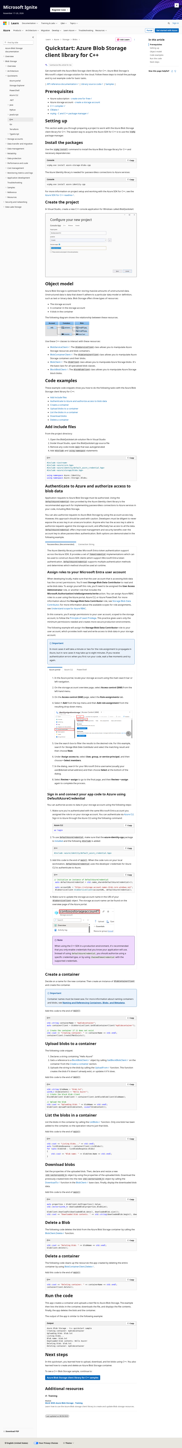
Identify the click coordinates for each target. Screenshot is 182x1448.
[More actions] (134, 40)
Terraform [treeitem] (14, 129)
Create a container (59, 404)
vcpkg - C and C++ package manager (68, 113)
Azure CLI (129, 814)
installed (58, 841)
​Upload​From (101, 1067)
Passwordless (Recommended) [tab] (60, 544)
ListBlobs (94, 1122)
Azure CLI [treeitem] (14, 95)
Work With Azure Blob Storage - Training (64, 1403)
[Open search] (168, 23)
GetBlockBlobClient (116, 1060)
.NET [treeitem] (12, 100)
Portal (149, 30)
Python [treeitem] (13, 110)
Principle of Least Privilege (83, 618)
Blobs (75, 39)
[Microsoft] (5, 23)
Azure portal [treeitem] (15, 80)
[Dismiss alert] (177, 5)
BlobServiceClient (59, 347)
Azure (56, 39)
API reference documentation (62, 84)
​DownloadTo (51, 1182)
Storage (65, 39)
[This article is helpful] (172, 71)
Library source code (91, 84)
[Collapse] (33, 37)
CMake (53, 109)
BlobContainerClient (60, 354)
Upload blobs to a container (64, 408)
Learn (48, 39)
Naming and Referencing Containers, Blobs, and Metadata (93, 1002)
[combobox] (18, 42)
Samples (110, 84)
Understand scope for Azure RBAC (68, 608)
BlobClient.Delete (53, 1233)
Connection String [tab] (86, 544)
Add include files (58, 397)
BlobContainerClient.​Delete (78, 1266)
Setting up (154, 48)
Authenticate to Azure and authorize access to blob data (78, 401)
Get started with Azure (166, 30)
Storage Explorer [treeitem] (17, 85)
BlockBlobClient (58, 369)
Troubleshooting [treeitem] (14, 182)
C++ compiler (56, 106)
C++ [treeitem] (11, 119)
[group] (91, 1209)
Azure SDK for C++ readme (58, 195)
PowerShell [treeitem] (14, 90)
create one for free (80, 98)
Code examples (156, 55)
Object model (156, 51)
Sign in (176, 23)
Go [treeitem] (11, 124)
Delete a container (59, 419)
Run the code (156, 58)
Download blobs (58, 416)
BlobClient (55, 362)
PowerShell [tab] (82, 669)
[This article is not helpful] (175, 71)
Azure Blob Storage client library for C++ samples (72, 1377)
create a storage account (87, 102)
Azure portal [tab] (54, 669)
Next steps (154, 62)
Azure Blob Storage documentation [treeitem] (14, 50)
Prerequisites (156, 44)
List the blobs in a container (64, 412)
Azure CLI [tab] (68, 669)
